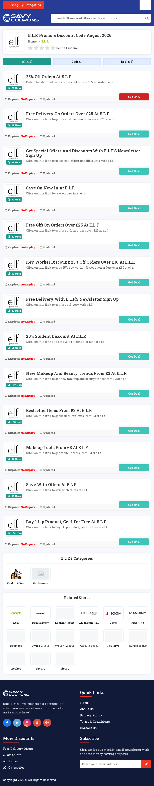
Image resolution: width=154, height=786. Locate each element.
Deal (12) (127, 62)
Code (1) (77, 62)
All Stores (10, 761)
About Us (87, 709)
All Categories (13, 767)
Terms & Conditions (95, 721)
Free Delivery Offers (18, 749)
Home (32, 41)
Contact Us (88, 728)
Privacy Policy (91, 715)
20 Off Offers (12, 755)
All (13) (27, 62)
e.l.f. (45, 41)
